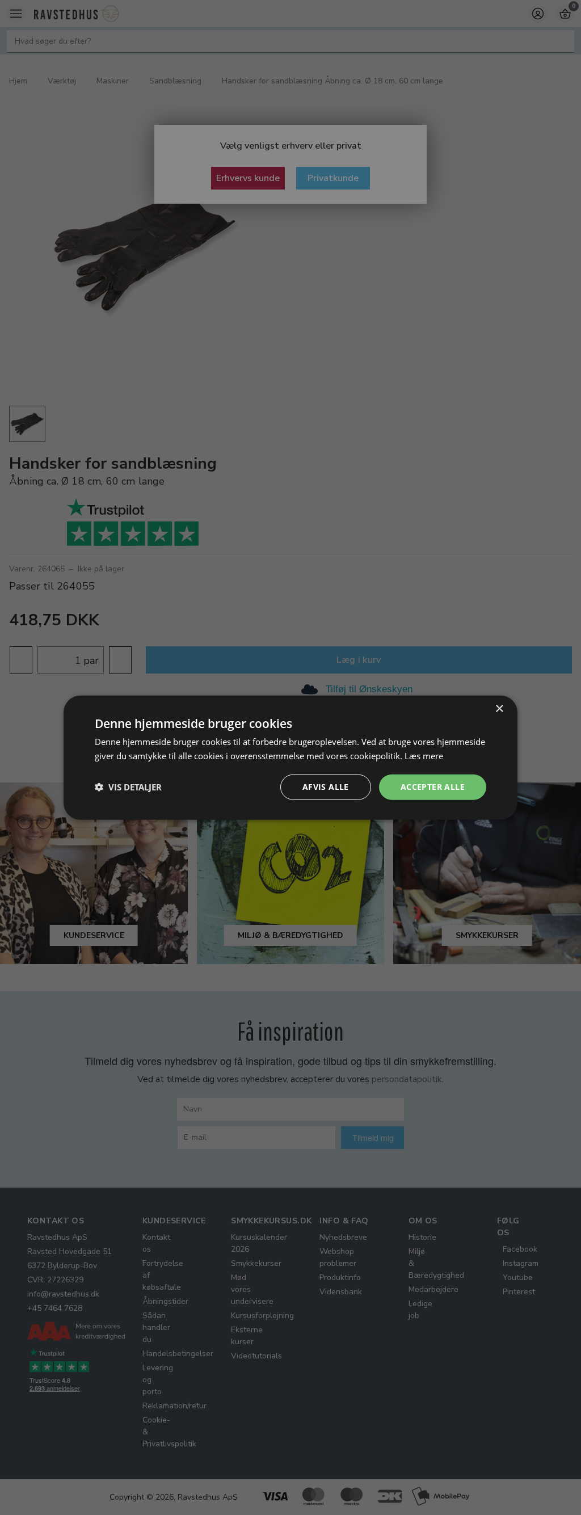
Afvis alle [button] (325, 786)
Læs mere (424, 755)
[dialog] (290, 758)
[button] (128, 787)
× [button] (499, 709)
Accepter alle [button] (433, 786)
